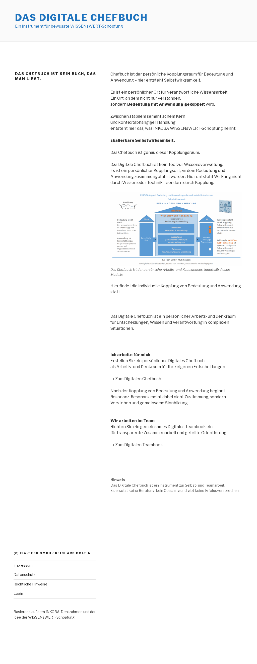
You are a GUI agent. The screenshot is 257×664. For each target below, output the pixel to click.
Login (18, 593)
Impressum (23, 565)
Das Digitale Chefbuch (81, 17)
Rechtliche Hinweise (30, 584)
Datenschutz (24, 574)
